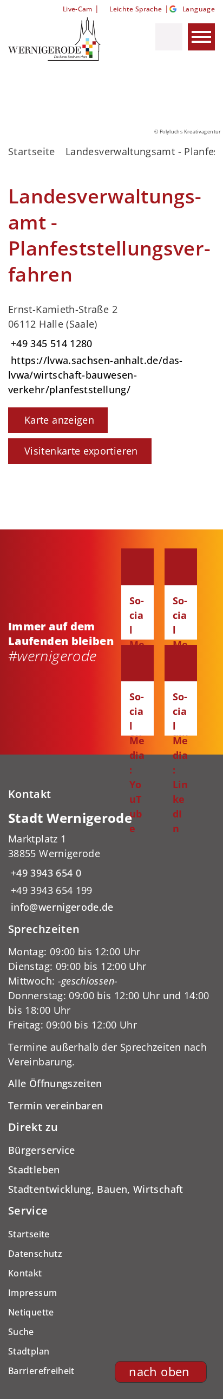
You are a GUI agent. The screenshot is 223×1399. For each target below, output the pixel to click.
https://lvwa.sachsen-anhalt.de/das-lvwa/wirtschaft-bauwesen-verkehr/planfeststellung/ (95, 375)
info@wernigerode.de (61, 906)
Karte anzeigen (59, 419)
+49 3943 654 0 (44, 872)
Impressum (32, 1293)
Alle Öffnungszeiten (55, 1083)
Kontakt (25, 1273)
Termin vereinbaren (55, 1105)
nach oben (159, 1371)
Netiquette (31, 1312)
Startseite (31, 151)
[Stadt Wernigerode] (111, 862)
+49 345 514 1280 (50, 343)
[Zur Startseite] (61, 39)
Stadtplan (28, 1351)
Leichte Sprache (135, 9)
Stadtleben (34, 1169)
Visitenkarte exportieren (81, 450)
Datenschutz (35, 1254)
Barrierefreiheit (41, 1371)
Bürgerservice (41, 1150)
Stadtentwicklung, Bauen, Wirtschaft (95, 1189)
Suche (21, 1332)
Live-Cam (77, 9)
